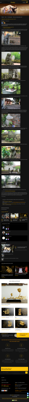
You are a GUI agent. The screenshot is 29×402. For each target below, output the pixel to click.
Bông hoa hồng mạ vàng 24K (5, 304)
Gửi (26, 372)
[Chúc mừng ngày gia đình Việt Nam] (14, 10)
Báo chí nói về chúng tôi (25, 0)
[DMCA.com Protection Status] (14, 400)
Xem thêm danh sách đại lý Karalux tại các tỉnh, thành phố (21, 392)
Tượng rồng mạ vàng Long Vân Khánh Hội (7, 316)
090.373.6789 (6, 386)
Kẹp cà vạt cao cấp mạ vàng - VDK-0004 (20, 274)
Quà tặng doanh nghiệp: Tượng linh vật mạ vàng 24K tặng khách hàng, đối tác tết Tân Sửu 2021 (7, 275)
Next (27, 271)
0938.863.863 (24, 388)
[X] (3, 23)
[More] (4, 23)
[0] (26, 2)
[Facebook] (2, 23)
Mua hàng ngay (15, 294)
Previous (1, 271)
